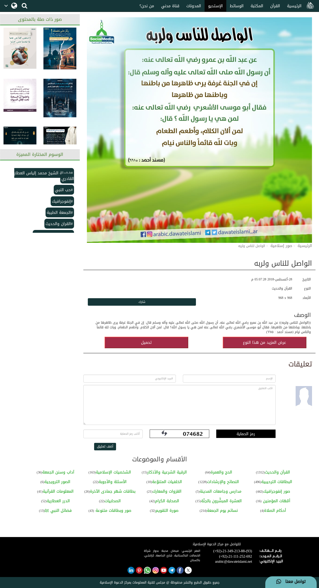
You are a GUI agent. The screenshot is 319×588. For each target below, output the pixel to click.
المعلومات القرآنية (58, 491)
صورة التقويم (167, 510)
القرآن (275, 6)
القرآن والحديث (277, 472)
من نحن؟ (146, 6)
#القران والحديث (59, 223)
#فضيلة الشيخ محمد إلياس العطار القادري (44, 175)
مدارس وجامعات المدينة (220, 491)
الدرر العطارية (58, 501)
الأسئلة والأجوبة (113, 481)
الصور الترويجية (57, 481)
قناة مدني (170, 6)
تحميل (146, 342)
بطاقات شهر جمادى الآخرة (112, 491)
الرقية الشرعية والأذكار (167, 472)
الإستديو (215, 6)
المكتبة (257, 6)
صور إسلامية (281, 245)
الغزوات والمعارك (166, 491)
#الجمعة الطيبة (60, 212)
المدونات (193, 6)
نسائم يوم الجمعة (222, 510)
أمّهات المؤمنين (276, 501)
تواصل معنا (293, 582)
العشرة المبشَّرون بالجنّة (221, 501)
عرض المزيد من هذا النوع (264, 342)
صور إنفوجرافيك (276, 491)
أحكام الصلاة (275, 510)
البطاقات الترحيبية (276, 481)
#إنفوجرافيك (62, 201)
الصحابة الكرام (167, 501)
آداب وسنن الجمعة (58, 472)
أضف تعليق (105, 446)
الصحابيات (113, 501)
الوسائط (237, 6)
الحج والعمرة (221, 472)
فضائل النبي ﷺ (58, 510)
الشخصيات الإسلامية (113, 472)
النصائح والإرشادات (223, 481)
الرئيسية (294, 6)
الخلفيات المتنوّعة (167, 481)
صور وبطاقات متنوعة (112, 510)
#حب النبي (64, 190)
